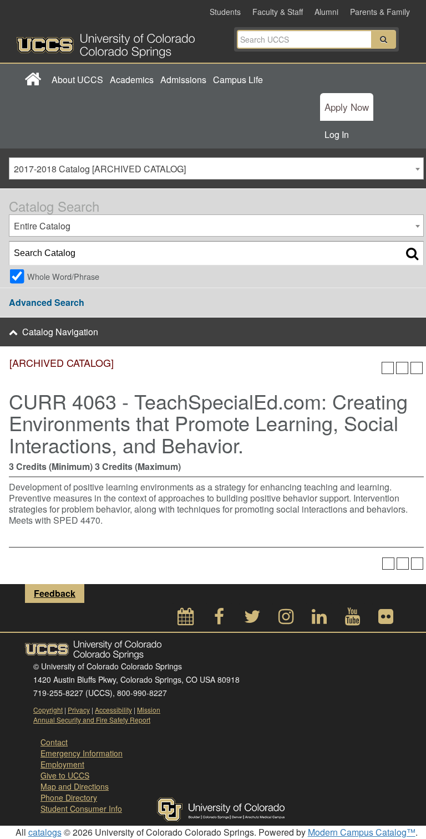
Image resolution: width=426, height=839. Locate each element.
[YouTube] (352, 619)
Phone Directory (68, 797)
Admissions (183, 79)
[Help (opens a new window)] (416, 368)
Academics (132, 79)
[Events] (185, 619)
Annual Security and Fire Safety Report (91, 719)
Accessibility (113, 709)
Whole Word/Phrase (63, 276)
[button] (384, 39)
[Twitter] (252, 619)
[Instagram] (285, 619)
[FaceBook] (219, 619)
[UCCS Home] (116, 42)
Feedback (54, 593)
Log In (336, 134)
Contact (54, 742)
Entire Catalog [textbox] (42, 225)
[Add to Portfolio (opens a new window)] (388, 368)
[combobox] (216, 168)
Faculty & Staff (277, 11)
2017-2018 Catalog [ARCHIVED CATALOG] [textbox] (100, 168)
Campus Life (238, 79)
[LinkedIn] (319, 619)
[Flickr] (385, 619)
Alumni (326, 11)
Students (225, 11)
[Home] (32, 80)
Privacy (79, 709)
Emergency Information (81, 753)
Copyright (48, 709)
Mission (148, 709)
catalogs (45, 832)
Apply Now (346, 107)
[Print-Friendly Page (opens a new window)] (402, 368)
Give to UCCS (64, 775)
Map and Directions (74, 786)
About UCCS (77, 79)
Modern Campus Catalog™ (361, 832)
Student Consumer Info (81, 808)
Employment (62, 764)
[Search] (412, 253)
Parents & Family (380, 11)
